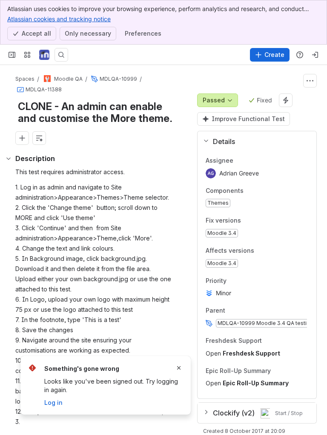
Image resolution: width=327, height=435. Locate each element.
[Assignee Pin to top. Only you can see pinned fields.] (252, 160)
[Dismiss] (179, 368)
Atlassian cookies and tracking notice (59, 19)
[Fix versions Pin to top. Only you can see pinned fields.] (247, 221)
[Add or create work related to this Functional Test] (22, 138)
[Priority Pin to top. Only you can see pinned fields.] (233, 280)
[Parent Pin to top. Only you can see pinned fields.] (244, 311)
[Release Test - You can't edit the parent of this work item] (94, 79)
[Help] (300, 55)
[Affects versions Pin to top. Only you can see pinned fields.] (261, 250)
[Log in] (315, 55)
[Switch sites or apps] (27, 55)
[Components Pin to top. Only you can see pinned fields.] (250, 190)
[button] (253, 141)
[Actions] (310, 81)
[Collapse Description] (8, 158)
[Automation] (286, 100)
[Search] (61, 55)
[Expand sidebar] (12, 55)
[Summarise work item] (39, 138)
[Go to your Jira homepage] (44, 55)
